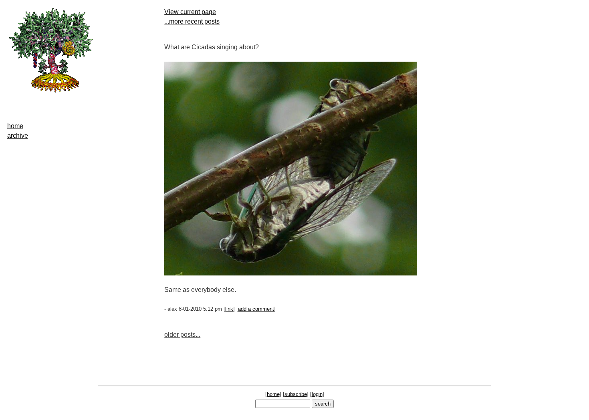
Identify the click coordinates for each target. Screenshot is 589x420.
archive (17, 135)
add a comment (256, 309)
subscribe (295, 394)
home (15, 126)
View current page (190, 11)
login (317, 394)
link (229, 309)
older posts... (182, 334)
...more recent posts (192, 21)
